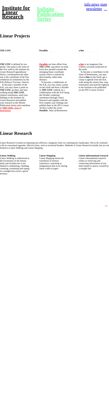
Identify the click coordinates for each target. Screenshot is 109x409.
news (95, 4)
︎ (106, 204)
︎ (105, 9)
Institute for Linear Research (16, 12)
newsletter (94, 9)
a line (81, 64)
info (87, 4)
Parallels (43, 64)
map (103, 4)
